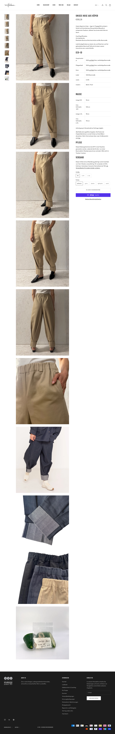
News (54, 5)
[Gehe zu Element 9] (6, 72)
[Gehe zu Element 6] (6, 53)
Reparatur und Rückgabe (69, 708)
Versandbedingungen (68, 696)
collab (68, 5)
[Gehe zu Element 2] (6, 24)
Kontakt (76, 5)
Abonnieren (93, 698)
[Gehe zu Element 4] (6, 38)
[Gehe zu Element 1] (6, 17)
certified (91, 60)
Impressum (65, 714)
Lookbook (64, 684)
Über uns (61, 5)
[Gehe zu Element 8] (6, 66)
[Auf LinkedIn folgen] (9, 720)
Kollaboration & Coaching (69, 687)
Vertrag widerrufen (67, 711)
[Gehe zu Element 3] (6, 31)
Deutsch (16, 727)
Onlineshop (46, 5)
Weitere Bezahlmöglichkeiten (93, 199)
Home (38, 5)
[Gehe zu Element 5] (6, 46)
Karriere (64, 693)
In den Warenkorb (93, 190)
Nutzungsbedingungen (68, 699)
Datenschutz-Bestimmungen (70, 702)
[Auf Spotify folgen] (13, 720)
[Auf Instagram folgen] (5, 720)
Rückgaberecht (66, 705)
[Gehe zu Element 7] (6, 60)
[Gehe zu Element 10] (6, 78)
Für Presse (65, 690)
